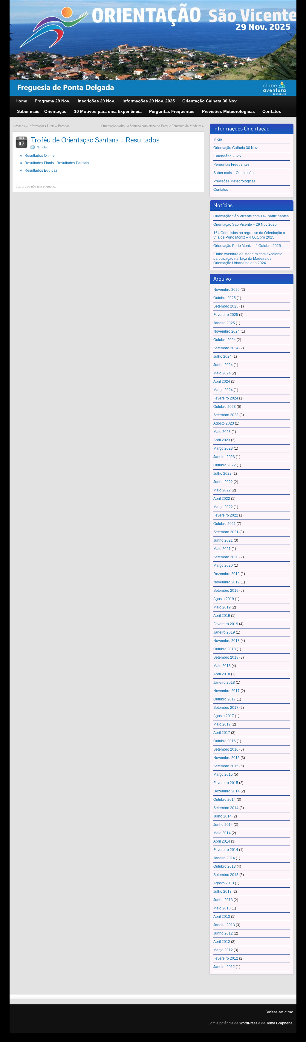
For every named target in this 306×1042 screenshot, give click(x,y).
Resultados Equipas (41, 170)
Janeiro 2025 (224, 323)
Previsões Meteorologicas (234, 181)
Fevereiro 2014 (225, 850)
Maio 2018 (222, 666)
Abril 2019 (221, 616)
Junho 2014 (223, 825)
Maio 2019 (222, 607)
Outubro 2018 (224, 649)
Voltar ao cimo (280, 1011)
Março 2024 (223, 390)
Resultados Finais (39, 163)
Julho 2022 (222, 473)
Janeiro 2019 (224, 632)
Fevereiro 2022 (225, 515)
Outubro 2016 (224, 741)
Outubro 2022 (224, 465)
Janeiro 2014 (224, 858)
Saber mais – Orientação (233, 173)
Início (217, 139)
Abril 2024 (221, 381)
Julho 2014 (222, 816)
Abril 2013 (221, 917)
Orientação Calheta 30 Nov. (235, 148)
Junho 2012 (223, 933)
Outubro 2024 (224, 340)
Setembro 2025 (225, 306)
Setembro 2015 (225, 766)
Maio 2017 (222, 724)
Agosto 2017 (223, 716)
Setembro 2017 (225, 708)
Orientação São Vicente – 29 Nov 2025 (245, 224)
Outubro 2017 (224, 699)
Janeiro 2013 (224, 925)
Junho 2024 (223, 365)
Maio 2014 (222, 833)
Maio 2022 (222, 490)
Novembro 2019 (226, 582)
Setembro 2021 (225, 532)
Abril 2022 (221, 499)
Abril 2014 (221, 841)
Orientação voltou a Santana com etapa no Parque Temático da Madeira (151, 126)
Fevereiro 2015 (225, 783)
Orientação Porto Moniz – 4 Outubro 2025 (247, 246)
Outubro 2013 (224, 866)
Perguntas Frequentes (231, 164)
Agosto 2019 (223, 599)
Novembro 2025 (226, 290)
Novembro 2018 (226, 641)
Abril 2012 (221, 942)
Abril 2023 (221, 440)
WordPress (248, 1023)
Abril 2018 (221, 674)
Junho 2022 (223, 482)
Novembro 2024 (226, 331)
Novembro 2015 (226, 758)
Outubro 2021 (224, 524)
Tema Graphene (279, 1023)
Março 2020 (223, 565)
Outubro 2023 (224, 407)
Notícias (42, 147)
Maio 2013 (222, 908)
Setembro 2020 (225, 557)
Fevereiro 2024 (225, 398)
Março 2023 (223, 448)
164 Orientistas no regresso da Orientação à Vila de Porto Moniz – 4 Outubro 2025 (249, 235)
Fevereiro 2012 (225, 958)
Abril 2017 (221, 733)
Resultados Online (40, 155)
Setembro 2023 (225, 415)
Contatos (220, 190)
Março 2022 (223, 507)
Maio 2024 (222, 373)
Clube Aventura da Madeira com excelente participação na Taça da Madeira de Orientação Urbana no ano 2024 (247, 258)
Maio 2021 (222, 549)
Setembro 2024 (225, 348)
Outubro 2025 (224, 298)
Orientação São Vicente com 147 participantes (251, 216)
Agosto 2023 (223, 423)
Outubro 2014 (224, 799)
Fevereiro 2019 (225, 624)
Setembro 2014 (225, 808)
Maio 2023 (222, 432)
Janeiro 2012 (224, 967)
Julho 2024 (222, 356)
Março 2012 (223, 950)
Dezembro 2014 (226, 791)
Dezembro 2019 (226, 574)
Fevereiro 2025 (225, 315)
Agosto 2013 (223, 883)
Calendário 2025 (227, 156)
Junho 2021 (223, 540)
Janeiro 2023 (224, 457)
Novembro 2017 (226, 691)
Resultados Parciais (72, 163)
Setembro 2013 (225, 875)
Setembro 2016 (225, 749)
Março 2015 (223, 774)
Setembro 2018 (225, 657)
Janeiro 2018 (224, 682)
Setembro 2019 (225, 590)
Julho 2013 (222, 891)
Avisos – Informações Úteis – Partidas (42, 126)
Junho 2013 (223, 900)
